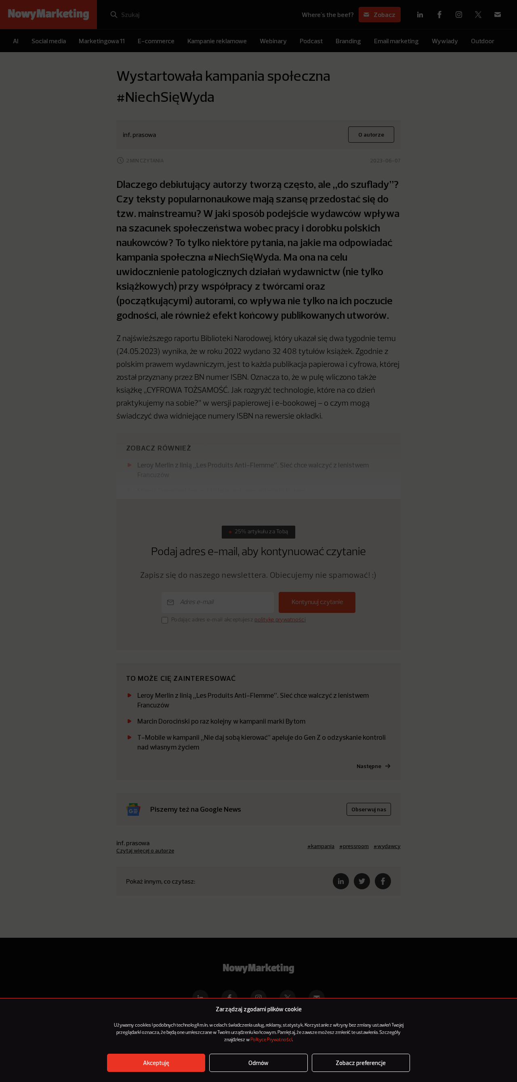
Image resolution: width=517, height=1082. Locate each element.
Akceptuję (156, 1063)
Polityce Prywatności (271, 1040)
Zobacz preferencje (361, 1063)
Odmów (258, 1063)
